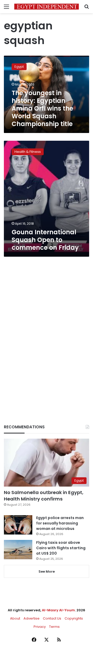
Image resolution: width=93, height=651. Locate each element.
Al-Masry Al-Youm (58, 610)
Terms (54, 626)
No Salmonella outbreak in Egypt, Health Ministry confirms (43, 495)
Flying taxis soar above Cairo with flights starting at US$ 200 (61, 548)
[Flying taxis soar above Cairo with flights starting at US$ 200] (18, 549)
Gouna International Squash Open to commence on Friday (45, 240)
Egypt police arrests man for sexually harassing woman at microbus (60, 523)
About (15, 618)
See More (46, 571)
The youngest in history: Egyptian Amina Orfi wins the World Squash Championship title (42, 108)
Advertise (32, 618)
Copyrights (74, 618)
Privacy (40, 626)
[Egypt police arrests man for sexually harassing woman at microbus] (18, 525)
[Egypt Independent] (46, 7)
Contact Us (52, 618)
